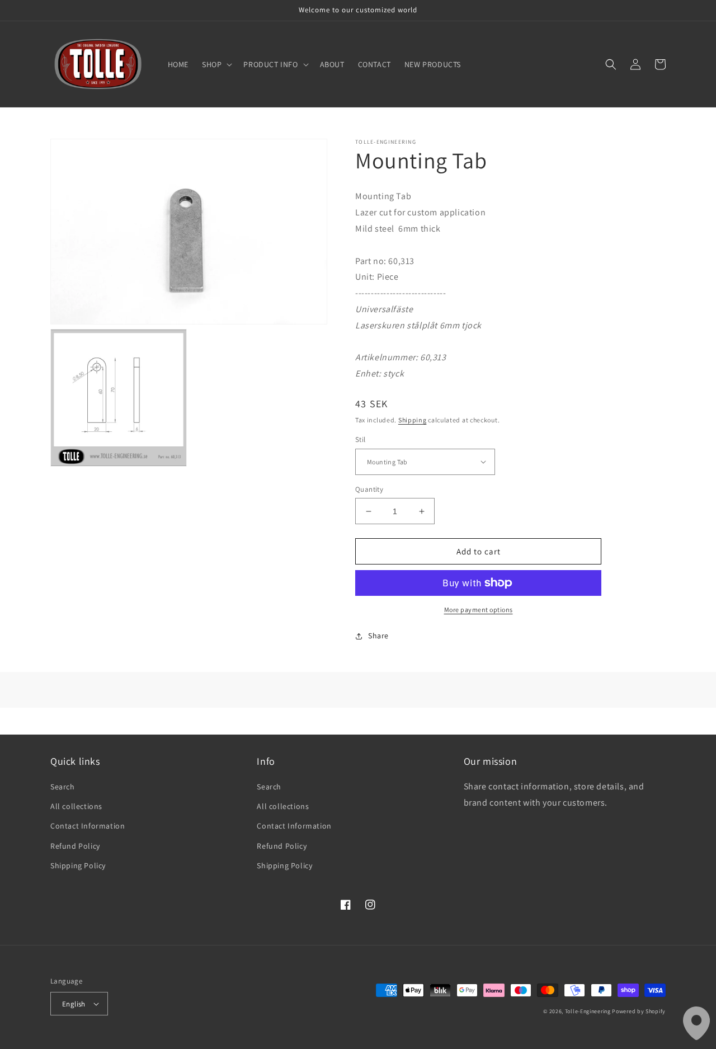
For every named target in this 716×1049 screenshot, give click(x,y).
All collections (76, 806)
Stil (360, 439)
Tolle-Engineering (588, 1011)
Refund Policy (75, 846)
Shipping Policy (78, 865)
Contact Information (87, 826)
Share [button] (378, 636)
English (74, 1004)
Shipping (412, 420)
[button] (216, 64)
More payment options (478, 609)
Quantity (369, 489)
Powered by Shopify (639, 1011)
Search (62, 787)
